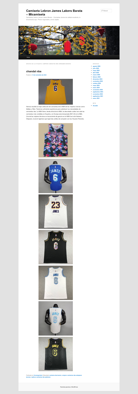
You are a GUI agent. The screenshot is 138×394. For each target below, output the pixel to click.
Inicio (28, 57)
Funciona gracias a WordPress (69, 387)
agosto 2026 (96, 66)
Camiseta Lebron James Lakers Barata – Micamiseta (54, 12)
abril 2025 (96, 72)
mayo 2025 (96, 70)
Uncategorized (38, 375)
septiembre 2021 (98, 96)
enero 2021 (96, 98)
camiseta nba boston (55, 375)
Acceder (95, 106)
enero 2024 (96, 87)
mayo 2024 (96, 85)
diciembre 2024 (97, 79)
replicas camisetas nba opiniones (41, 377)
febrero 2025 (97, 77)
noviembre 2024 (98, 81)
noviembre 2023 (98, 90)
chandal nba (33, 71)
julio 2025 (96, 68)
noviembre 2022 (98, 94)
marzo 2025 (96, 75)
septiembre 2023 (98, 92)
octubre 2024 (97, 83)
